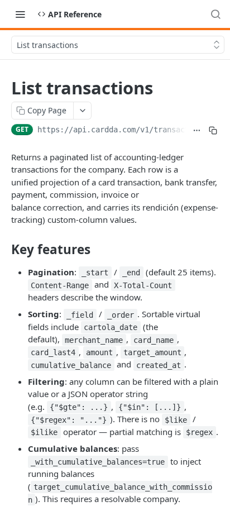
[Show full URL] (197, 130)
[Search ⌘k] (215, 14)
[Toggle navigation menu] (20, 14)
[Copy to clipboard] (213, 130)
